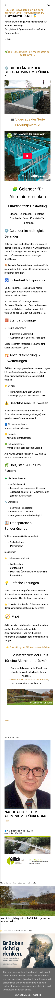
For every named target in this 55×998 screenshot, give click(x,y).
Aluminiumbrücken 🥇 (21, 16)
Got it (37, 994)
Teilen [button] (7, 720)
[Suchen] (48, 4)
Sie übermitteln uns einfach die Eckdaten (28, 679)
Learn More (22, 994)
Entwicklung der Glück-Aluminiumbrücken (30, 647)
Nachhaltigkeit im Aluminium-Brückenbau (25, 814)
